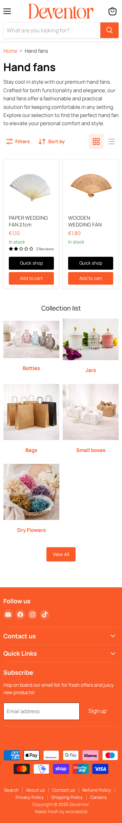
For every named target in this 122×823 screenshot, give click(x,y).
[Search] (109, 30)
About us (35, 790)
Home (10, 51)
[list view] (111, 141)
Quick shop (31, 263)
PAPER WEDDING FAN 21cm (28, 221)
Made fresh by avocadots (61, 811)
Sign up (97, 711)
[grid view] (96, 141)
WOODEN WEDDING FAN (85, 221)
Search (11, 790)
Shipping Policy (67, 797)
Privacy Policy (30, 797)
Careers (98, 797)
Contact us (63, 790)
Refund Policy (96, 790)
